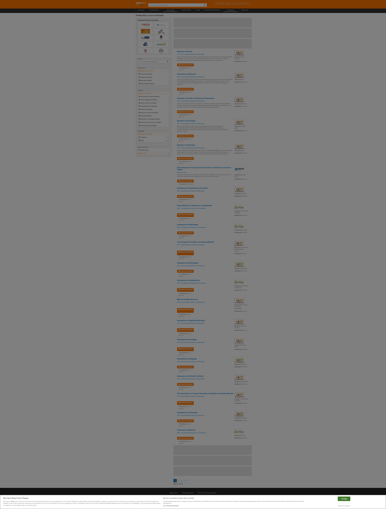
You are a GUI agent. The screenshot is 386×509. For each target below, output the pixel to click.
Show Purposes (344, 506)
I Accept (344, 499)
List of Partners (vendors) (171, 506)
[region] (193, 502)
